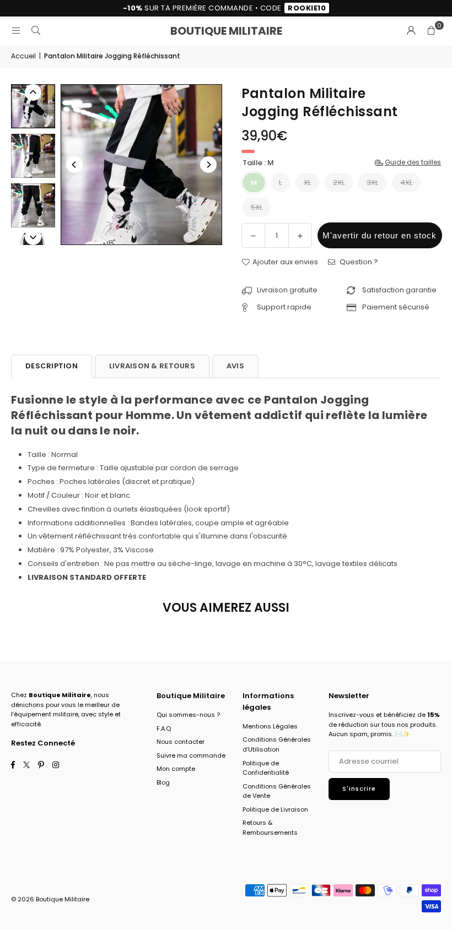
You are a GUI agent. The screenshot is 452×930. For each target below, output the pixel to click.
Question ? (358, 262)
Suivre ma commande (191, 755)
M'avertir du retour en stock (379, 235)
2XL (339, 182)
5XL (256, 207)
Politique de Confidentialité (266, 768)
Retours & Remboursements (270, 827)
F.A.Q (164, 728)
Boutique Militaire (226, 30)
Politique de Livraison (275, 809)
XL (307, 182)
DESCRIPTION (51, 366)
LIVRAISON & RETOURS (152, 366)
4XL (406, 182)
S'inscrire (359, 788)
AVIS (235, 366)
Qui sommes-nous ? (188, 714)
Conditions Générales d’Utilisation (277, 744)
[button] (431, 31)
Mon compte (176, 768)
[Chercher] (36, 30)
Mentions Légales (270, 726)
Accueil (23, 56)
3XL (372, 182)
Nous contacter (181, 741)
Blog (163, 782)
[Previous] (74, 164)
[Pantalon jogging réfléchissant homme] (33, 106)
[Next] (208, 164)
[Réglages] (411, 31)
